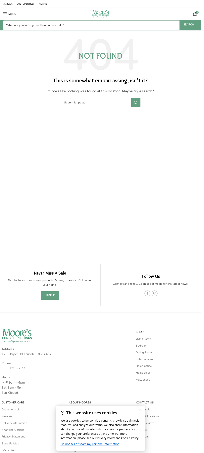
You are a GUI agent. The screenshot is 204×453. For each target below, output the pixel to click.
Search (188, 24)
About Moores (80, 402)
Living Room (143, 339)
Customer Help (11, 409)
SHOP (140, 332)
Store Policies (10, 443)
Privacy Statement (13, 436)
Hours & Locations (147, 416)
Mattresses (143, 380)
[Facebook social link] (147, 293)
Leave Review (145, 423)
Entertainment (145, 359)
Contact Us (143, 409)
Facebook (142, 430)
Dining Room (144, 352)
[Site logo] (100, 13)
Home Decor (144, 373)
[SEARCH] (135, 102)
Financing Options (13, 430)
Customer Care (13, 402)
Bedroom (141, 346)
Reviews (7, 416)
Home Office (144, 366)
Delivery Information (14, 423)
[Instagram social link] (155, 293)
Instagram (142, 436)
